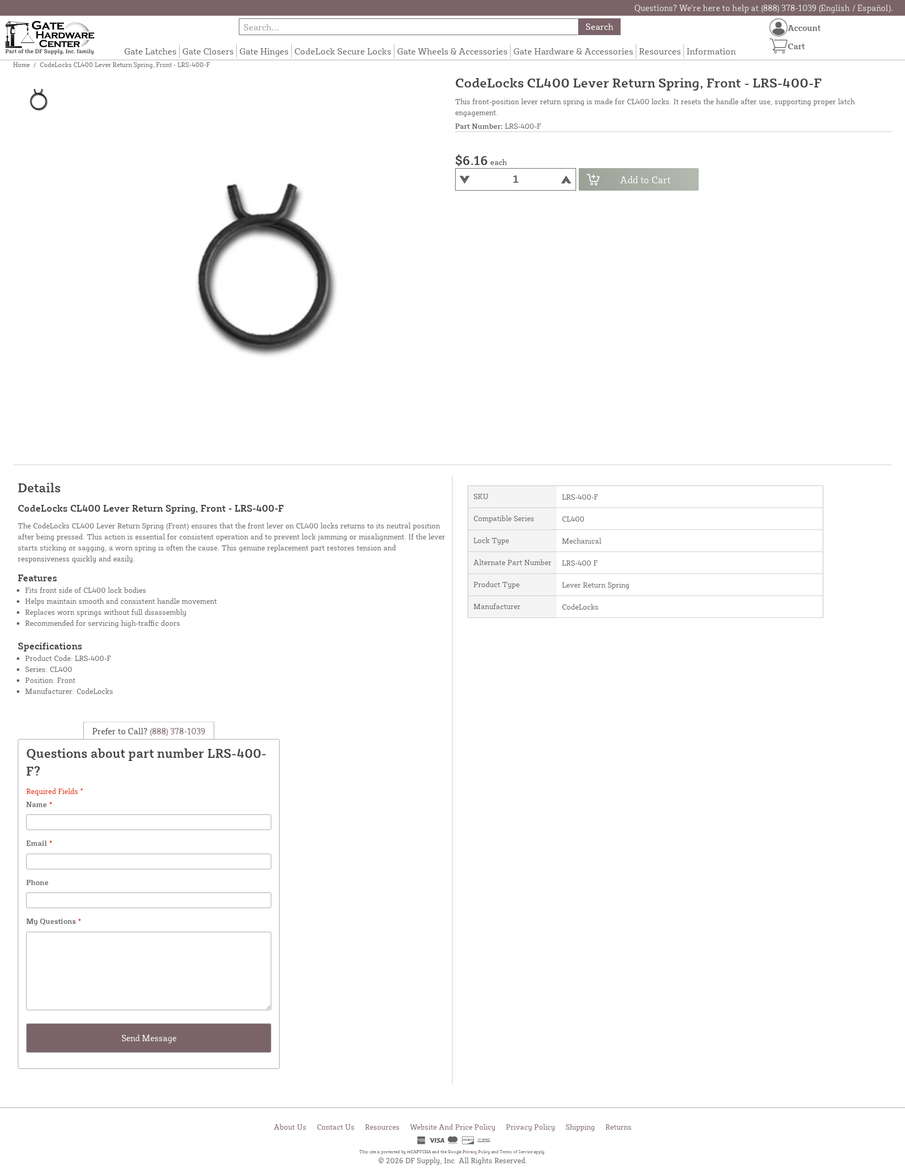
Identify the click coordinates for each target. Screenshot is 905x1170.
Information (711, 51)
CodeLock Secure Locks (342, 51)
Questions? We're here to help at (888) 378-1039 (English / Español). (763, 8)
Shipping (580, 1126)
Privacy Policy (530, 1126)
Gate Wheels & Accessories (452, 51)
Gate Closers (208, 51)
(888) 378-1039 (176, 731)
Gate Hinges (264, 51)
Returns (618, 1126)
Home (21, 65)
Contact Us (336, 1126)
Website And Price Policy (452, 1126)
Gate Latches (150, 51)
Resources (660, 51)
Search (599, 26)
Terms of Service (516, 1151)
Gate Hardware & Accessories (573, 51)
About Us (290, 1126)
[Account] (778, 27)
